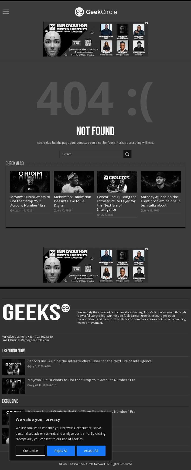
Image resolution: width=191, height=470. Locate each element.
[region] (60, 436)
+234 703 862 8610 (40, 336)
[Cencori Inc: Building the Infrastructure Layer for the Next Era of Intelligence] (13, 367)
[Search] (127, 154)
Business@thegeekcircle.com (29, 340)
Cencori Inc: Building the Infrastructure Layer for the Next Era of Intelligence (116, 203)
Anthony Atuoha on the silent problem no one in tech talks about (161, 201)
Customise (30, 451)
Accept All (91, 451)
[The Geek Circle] (95, 11)
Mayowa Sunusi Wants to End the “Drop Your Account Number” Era (30, 201)
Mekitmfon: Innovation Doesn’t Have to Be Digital (72, 201)
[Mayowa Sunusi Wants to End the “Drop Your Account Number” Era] (13, 386)
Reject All (60, 451)
